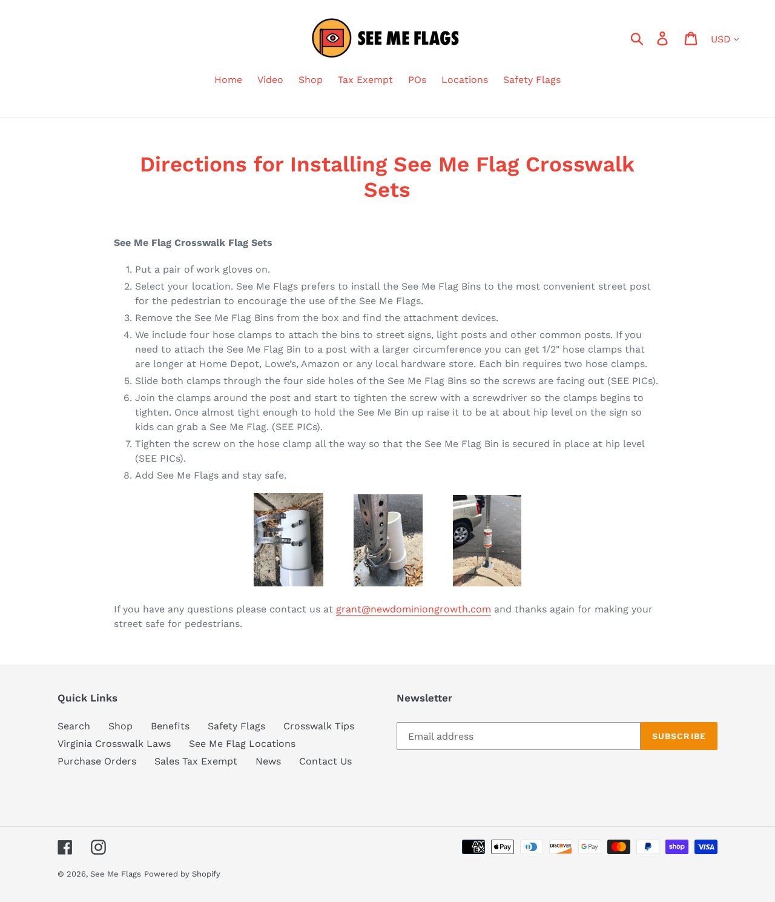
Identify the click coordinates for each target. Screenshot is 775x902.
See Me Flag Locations (242, 743)
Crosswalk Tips (318, 726)
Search (74, 726)
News (268, 761)
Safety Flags (236, 726)
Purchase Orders (97, 761)
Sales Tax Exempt (195, 761)
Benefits (170, 726)
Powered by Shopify (182, 873)
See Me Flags (115, 873)
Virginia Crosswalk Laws (114, 743)
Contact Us (325, 761)
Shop (120, 726)
